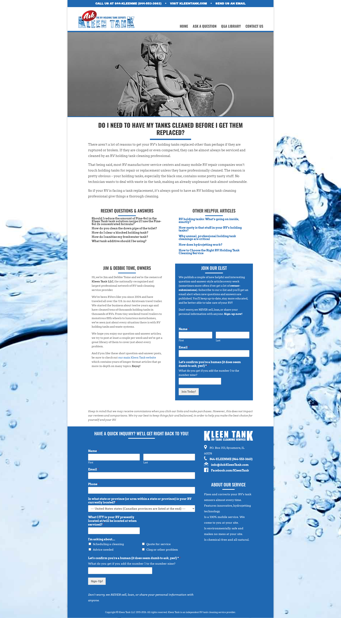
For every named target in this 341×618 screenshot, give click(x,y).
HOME (184, 27)
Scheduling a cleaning (108, 544)
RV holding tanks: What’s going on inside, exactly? (209, 220)
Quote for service (158, 544)
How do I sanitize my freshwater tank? (120, 237)
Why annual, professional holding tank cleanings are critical (207, 237)
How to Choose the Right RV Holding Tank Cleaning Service (209, 252)
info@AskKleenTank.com (230, 465)
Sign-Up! (97, 581)
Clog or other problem (162, 549)
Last (218, 340)
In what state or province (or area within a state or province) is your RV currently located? (139, 500)
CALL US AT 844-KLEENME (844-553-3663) (128, 3)
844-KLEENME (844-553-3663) (231, 459)
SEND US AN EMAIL (230, 3)
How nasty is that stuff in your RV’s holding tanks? (210, 229)
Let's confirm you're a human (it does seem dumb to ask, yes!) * (210, 364)
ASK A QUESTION (204, 27)
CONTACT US (254, 27)
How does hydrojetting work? (200, 244)
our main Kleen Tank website (137, 357)
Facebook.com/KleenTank (230, 470)
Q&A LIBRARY (231, 27)
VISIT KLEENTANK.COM (188, 3)
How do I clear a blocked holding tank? (120, 232)
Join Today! (189, 391)
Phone (93, 484)
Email (184, 347)
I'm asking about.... (101, 539)
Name (184, 329)
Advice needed (103, 549)
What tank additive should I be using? (119, 241)
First (181, 340)
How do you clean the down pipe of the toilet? (124, 228)
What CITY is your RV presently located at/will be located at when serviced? (112, 520)
